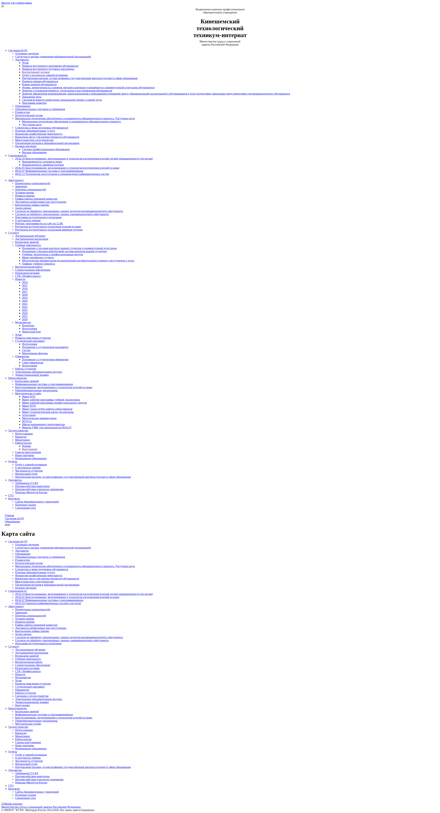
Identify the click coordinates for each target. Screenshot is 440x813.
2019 (25, 297)
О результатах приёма (28, 467)
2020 (25, 300)
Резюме (26, 446)
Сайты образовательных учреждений (37, 501)
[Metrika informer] (12, 803)
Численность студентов (29, 470)
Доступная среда (32, 124)
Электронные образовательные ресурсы (38, 371)
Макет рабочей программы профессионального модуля (54, 402)
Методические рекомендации (39, 418)
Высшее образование (34, 152)
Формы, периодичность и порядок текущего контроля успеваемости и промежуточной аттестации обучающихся (88, 87)
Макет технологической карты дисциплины (48, 412)
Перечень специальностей (30, 189)
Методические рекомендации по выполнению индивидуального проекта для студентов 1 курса (78, 260)
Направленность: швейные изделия (43, 164)
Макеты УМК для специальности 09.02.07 (47, 427)
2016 (25, 288)
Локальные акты (31, 96)
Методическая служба (28, 393)
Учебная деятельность (28, 245)
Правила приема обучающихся (40, 81)
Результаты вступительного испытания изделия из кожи (48, 226)
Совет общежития (32, 362)
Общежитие (22, 356)
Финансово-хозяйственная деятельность (38, 133)
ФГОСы (27, 421)
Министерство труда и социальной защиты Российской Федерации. (41, 806)
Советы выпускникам (28, 452)
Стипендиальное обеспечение (32, 269)
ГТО (11, 495)
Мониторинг (22, 439)
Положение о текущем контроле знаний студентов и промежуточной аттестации (69, 248)
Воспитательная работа (28, 266)
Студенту (13, 232)
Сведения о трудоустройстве (32, 696)
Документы (22, 59)
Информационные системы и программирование (44, 384)
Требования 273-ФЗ (26, 483)
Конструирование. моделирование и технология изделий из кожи (53, 387)
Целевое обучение (25, 146)
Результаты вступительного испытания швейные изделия (48, 229)
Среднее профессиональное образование (46, 149)
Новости (20, 279)
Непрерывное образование (31, 458)
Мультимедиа (23, 322)
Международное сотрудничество (34, 140)
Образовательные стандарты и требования (40, 109)
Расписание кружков (27, 272)
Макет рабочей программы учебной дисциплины (51, 399)
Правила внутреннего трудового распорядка (48, 68)
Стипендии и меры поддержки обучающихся (41, 127)
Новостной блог (31, 331)
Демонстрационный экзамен (32, 374)
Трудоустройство (18, 430)
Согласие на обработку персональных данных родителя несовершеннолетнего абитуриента (69, 211)
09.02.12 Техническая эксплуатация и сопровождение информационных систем (62, 174)
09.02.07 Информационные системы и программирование (49, 170)
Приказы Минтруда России (31, 492)
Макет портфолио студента (38, 257)
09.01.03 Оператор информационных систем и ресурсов (48, 603)
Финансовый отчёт (26, 473)
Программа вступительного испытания (38, 217)
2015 (25, 285)
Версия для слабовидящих (16, 2)
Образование (22, 106)
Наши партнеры (24, 455)
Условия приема (24, 192)
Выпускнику (22, 705)
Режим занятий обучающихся (39, 84)
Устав (25, 62)
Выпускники (29, 449)
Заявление (21, 186)
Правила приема (25, 195)
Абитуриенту (16, 180)
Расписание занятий (27, 242)
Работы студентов (25, 368)
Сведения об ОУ (18, 50)
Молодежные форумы (35, 353)
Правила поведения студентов (33, 337)
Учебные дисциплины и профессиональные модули (52, 254)
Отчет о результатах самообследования (45, 75)
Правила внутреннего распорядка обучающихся (50, 65)
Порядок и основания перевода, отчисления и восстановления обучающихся (67, 90)
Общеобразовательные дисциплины (36, 390)
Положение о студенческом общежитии (45, 359)
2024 (25, 313)
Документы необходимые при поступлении (40, 201)
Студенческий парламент (30, 340)
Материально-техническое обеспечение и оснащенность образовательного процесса (71, 121)
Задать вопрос (23, 208)
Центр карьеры (24, 433)
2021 (25, 303)
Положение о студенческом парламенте (45, 347)
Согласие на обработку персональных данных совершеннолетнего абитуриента (62, 214)
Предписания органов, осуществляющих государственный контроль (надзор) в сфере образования (80, 78)
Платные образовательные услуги (35, 130)
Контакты (14, 498)
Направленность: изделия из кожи (42, 161)
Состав (26, 350)
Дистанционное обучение (30, 235)
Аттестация (28, 415)
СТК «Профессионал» (28, 276)
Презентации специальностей (32, 183)
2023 (25, 310)
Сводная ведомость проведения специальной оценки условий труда (62, 99)
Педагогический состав (29, 115)
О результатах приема (28, 220)
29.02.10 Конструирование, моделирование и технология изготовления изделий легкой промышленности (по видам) (84, 158)
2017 (25, 291)
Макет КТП (29, 405)
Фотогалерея (29, 328)
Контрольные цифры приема (32, 204)
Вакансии (21, 436)
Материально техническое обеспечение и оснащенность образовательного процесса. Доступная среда (75, 118)
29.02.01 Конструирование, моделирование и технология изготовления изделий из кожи (67, 167)
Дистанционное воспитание (31, 238)
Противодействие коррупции (32, 486)
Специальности (17, 155)
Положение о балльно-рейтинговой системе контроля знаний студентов (64, 251)
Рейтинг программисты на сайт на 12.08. (39, 223)
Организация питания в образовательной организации (47, 143)
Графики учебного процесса (38, 263)
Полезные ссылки (25, 504)
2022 (25, 306)
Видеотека (28, 325)
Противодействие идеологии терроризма (39, 489)
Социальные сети (25, 507)
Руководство (22, 112)
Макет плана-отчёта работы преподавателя (47, 408)
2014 (25, 282)
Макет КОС (29, 396)
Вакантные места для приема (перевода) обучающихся (47, 136)
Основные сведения (27, 53)
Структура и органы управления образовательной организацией (53, 56)
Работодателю (23, 442)
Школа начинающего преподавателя (43, 424)
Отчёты (12, 461)
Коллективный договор (36, 72)
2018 (25, 294)
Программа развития (34, 102)
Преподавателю (17, 378)
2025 (25, 316)
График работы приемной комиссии (36, 198)
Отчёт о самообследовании (31, 464)
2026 (25, 319)
